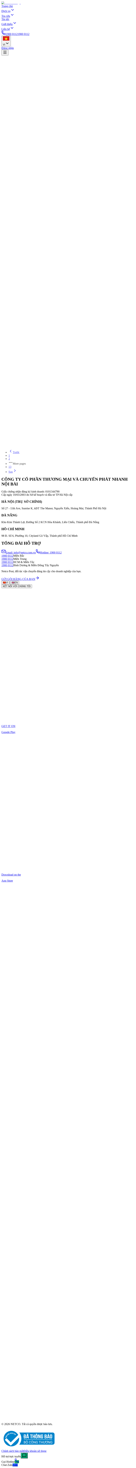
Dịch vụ (5, 11)
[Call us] (17, 1461)
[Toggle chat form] (24, 1455)
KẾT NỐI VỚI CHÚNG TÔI (17, 586)
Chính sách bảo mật (12, 1450)
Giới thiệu (7, 24)
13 (9, 466)
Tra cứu (5, 16)
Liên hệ (5, 29)
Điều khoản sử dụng (35, 1450)
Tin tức (5, 19)
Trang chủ (7, 6)
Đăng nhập (7, 47)
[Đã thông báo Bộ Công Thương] (28, 1447)
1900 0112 (7, 555)
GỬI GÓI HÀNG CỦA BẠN (18, 579)
